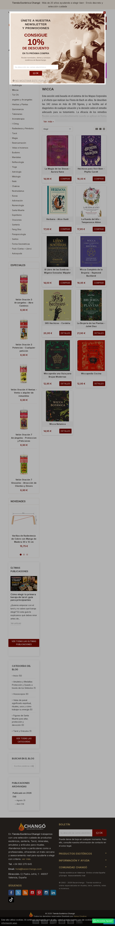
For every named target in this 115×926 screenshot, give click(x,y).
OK (36, 73)
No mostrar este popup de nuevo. (37, 80)
